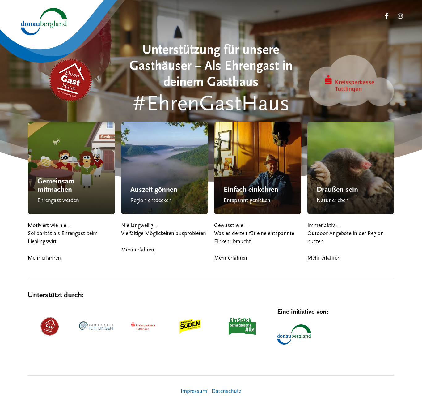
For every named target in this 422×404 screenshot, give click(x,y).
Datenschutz (226, 391)
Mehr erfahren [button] (44, 258)
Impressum (194, 391)
